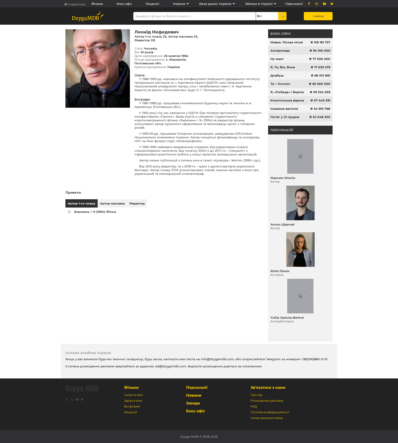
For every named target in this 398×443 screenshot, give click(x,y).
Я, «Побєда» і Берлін (287, 92)
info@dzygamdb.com (217, 359)
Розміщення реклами (267, 400)
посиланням (252, 366)
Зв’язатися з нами (268, 387)
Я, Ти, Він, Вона (282, 67)
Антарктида (280, 50)
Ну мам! (277, 59)
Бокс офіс (124, 4)
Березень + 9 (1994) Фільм (95, 212)
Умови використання (267, 418)
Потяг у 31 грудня (284, 117)
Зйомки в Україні (259, 4)
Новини (179, 4)
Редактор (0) (145, 40)
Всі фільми (132, 406)
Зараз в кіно (133, 400)
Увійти (318, 16)
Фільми (97, 4)
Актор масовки (112, 203)
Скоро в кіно (133, 395)
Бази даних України (215, 4)
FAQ (254, 406)
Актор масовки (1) (182, 36)
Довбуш (277, 75)
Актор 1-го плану (81, 203)
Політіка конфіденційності (270, 412)
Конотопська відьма (287, 100)
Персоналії (294, 4)
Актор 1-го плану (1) (151, 36)
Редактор (137, 203)
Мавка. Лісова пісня (286, 42)
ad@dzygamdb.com (170, 366)
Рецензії (152, 4)
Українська (77, 4)
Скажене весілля (284, 108)
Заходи (193, 403)
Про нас (257, 395)
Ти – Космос (280, 84)
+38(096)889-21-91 (314, 359)
